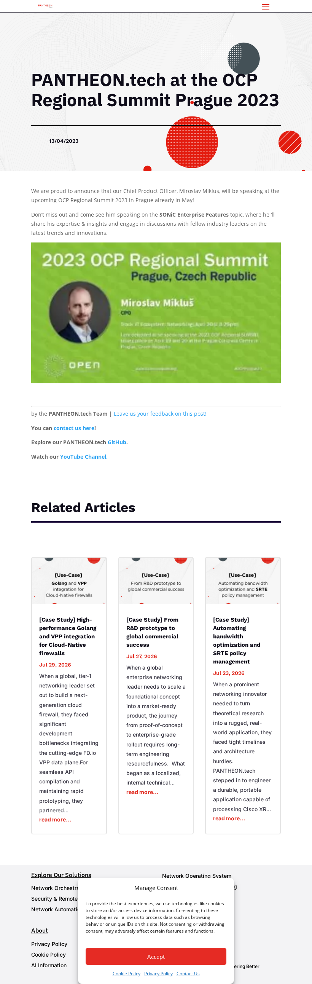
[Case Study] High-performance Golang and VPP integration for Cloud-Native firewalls (67, 636)
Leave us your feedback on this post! (160, 413)
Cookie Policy (126, 973)
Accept (156, 956)
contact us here (74, 428)
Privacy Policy (158, 973)
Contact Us (188, 973)
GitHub (117, 442)
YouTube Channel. (84, 456)
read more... (55, 819)
